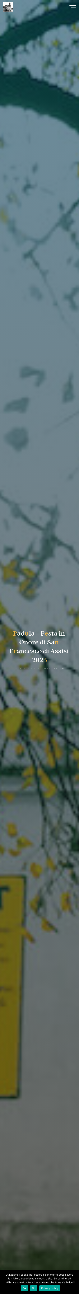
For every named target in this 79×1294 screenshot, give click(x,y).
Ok (24, 1288)
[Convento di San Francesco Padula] (8, 7)
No (34, 1288)
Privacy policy (49, 1288)
